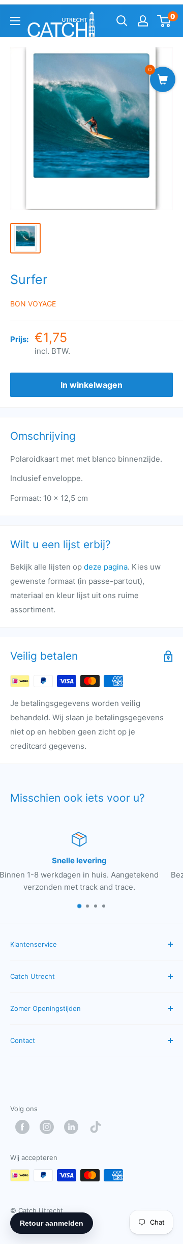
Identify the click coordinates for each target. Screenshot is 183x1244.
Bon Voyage (33, 303)
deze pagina (106, 567)
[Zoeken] (122, 20)
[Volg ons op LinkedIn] (73, 1127)
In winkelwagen (91, 385)
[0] (164, 21)
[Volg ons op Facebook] (25, 1127)
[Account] (143, 20)
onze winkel (75, 875)
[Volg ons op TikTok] (98, 1127)
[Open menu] (15, 21)
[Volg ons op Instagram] (49, 1127)
